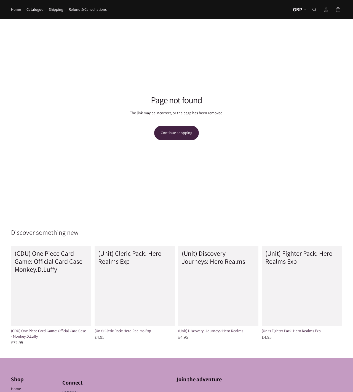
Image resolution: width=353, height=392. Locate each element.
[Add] (83, 317)
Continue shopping (176, 132)
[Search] (314, 10)
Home (16, 388)
